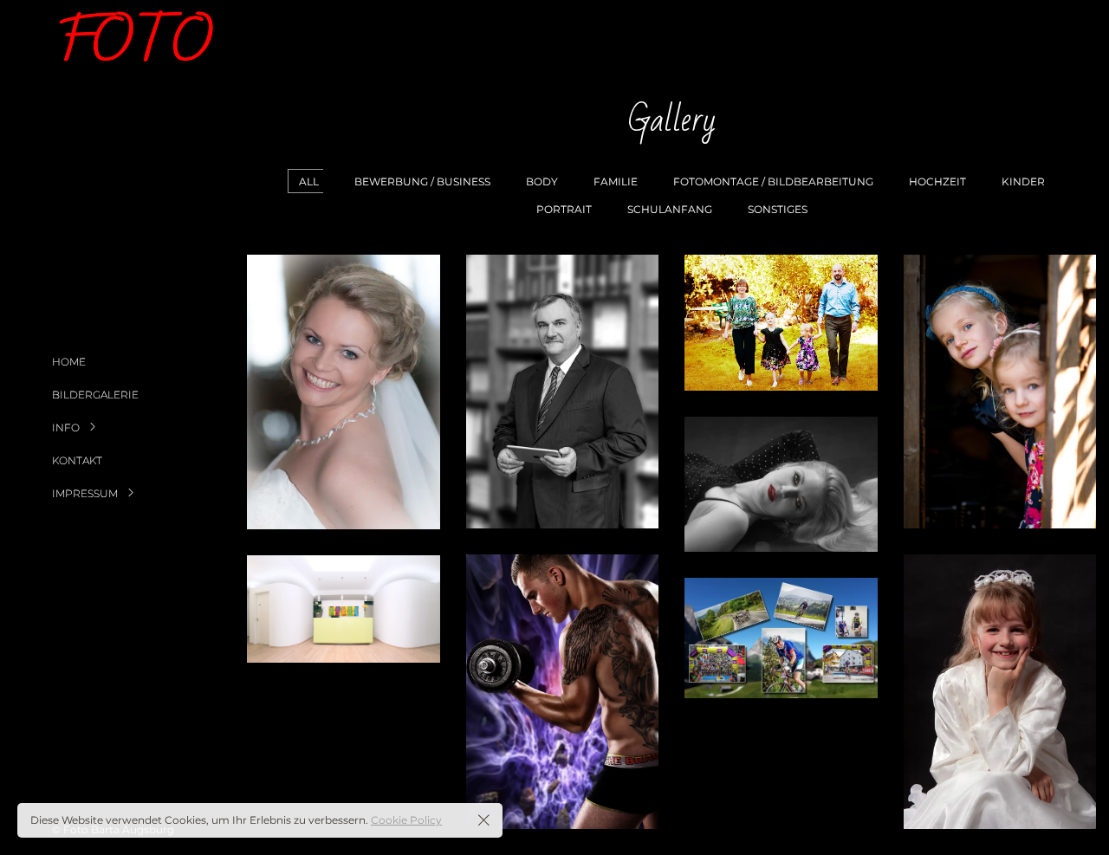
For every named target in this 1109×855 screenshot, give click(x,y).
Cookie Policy (406, 819)
